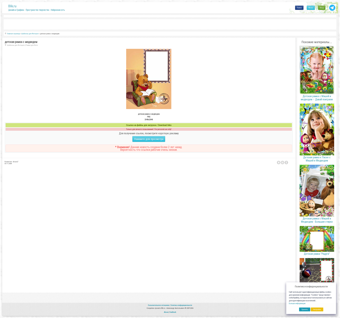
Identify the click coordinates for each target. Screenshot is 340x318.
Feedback (172, 312)
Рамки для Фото (32, 45)
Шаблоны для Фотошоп (16, 45)
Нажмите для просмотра (148, 139)
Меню (311, 8)
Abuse (166, 312)
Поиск (299, 8)
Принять (304, 309)
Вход (322, 8)
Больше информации (297, 303)
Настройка (317, 309)
